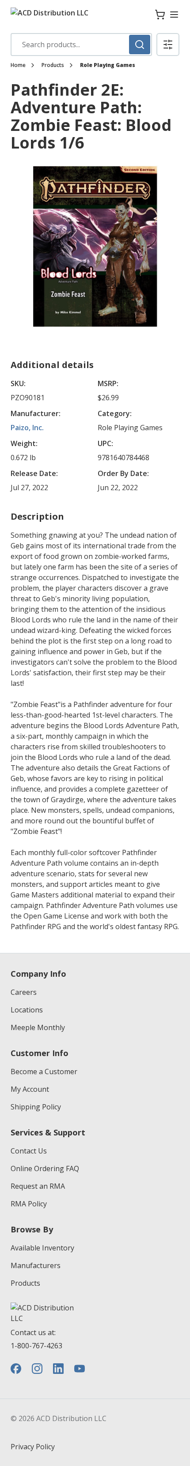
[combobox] (81, 44)
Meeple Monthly (38, 1027)
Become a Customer (44, 1071)
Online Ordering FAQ (45, 1168)
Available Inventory (42, 1248)
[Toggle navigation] (174, 14)
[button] (167, 44)
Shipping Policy (36, 1107)
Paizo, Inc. (27, 427)
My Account (30, 1089)
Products (53, 65)
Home (18, 65)
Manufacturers (36, 1265)
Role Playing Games (107, 65)
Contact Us (29, 1151)
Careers (24, 992)
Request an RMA (38, 1186)
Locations (27, 1010)
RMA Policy (29, 1204)
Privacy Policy (33, 1446)
